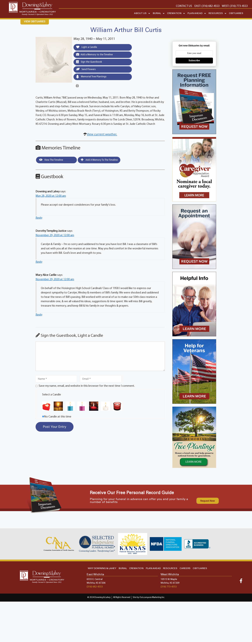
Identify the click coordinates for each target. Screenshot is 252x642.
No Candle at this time (57, 416)
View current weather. (102, 134)
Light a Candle (89, 47)
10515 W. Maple (169, 579)
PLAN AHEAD (195, 13)
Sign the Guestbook (91, 62)
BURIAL (157, 13)
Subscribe (194, 60)
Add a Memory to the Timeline (96, 54)
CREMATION (174, 13)
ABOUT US (140, 13)
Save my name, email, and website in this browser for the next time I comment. (87, 385)
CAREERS (185, 568)
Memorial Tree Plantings (93, 76)
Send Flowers (88, 69)
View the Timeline (53, 160)
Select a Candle (51, 394)
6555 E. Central (95, 579)
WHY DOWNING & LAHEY (102, 568)
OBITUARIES (236, 13)
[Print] (77, 86)
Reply (39, 217)
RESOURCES (216, 13)
